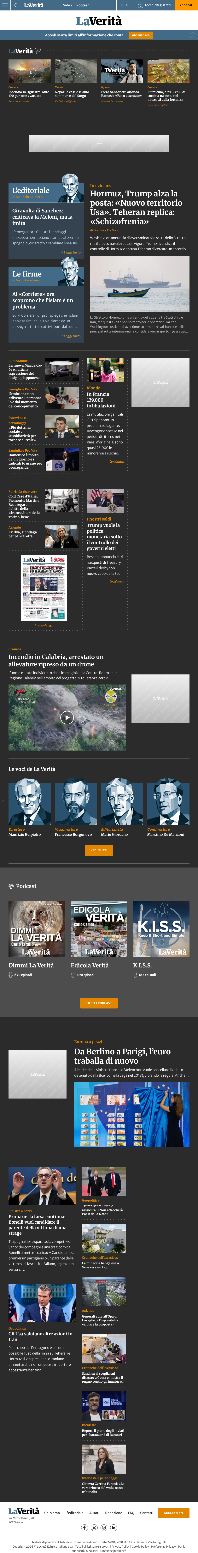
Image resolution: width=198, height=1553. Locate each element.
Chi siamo (52, 1513)
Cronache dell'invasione (100, 1257)
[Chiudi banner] (192, 35)
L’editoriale (75, 1513)
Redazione (113, 1513)
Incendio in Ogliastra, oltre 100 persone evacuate (29, 94)
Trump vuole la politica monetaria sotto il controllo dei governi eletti (104, 536)
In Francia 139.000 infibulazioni (101, 400)
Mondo (59, 87)
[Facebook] (84, 1527)
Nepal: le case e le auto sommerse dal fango (72, 94)
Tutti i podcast (99, 1003)
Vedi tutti (99, 850)
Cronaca (13, 87)
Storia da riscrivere (23, 492)
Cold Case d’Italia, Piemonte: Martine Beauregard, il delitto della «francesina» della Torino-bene (24, 506)
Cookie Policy (140, 1546)
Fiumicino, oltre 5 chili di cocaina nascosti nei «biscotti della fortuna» (166, 95)
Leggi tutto (117, 461)
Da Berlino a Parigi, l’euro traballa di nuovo (122, 1056)
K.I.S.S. (142, 965)
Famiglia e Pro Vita (23, 389)
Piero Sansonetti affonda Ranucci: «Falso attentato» (121, 94)
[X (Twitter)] (94, 1527)
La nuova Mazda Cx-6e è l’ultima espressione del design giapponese (25, 371)
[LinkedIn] (113, 1527)
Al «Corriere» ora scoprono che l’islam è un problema (42, 300)
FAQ (131, 1513)
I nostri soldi (99, 519)
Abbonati (186, 5)
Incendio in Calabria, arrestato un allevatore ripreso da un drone (56, 660)
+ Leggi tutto (70, 252)
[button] (67, 717)
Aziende (15, 527)
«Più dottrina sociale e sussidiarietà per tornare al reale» (22, 433)
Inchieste (89, 1425)
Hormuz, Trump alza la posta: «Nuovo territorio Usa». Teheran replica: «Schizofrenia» (136, 207)
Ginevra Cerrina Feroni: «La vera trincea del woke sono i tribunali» (103, 1488)
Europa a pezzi (88, 1041)
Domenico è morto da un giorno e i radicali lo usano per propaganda (25, 461)
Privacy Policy (121, 1546)
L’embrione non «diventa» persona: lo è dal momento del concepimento (25, 400)
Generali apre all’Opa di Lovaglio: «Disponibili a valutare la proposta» (100, 1320)
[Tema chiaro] (122, 5)
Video (67, 5)
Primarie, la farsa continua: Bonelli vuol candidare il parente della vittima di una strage (38, 1225)
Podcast (82, 5)
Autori (94, 1513)
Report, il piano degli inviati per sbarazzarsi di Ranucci (103, 1433)
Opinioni (106, 87)
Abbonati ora (140, 35)
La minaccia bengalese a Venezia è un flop (100, 1265)
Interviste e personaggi (99, 1478)
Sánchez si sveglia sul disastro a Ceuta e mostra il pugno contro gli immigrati (102, 1378)
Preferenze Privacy (163, 1546)
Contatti (146, 1513)
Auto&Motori (18, 361)
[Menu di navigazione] (5, 5)
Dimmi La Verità (31, 965)
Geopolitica (17, 1328)
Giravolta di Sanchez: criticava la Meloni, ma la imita (42, 217)
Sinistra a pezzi (20, 1211)
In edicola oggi (44, 625)
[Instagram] (104, 1527)
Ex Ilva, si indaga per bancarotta (23, 534)
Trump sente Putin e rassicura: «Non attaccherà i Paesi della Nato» (103, 1210)
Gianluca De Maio (106, 230)
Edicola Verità (90, 965)
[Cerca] (16, 5)
